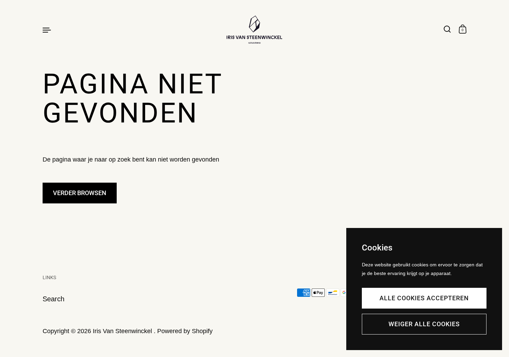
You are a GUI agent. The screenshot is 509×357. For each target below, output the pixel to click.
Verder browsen (79, 192)
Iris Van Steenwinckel (123, 331)
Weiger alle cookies (424, 324)
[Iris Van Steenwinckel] (254, 30)
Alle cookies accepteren (424, 298)
